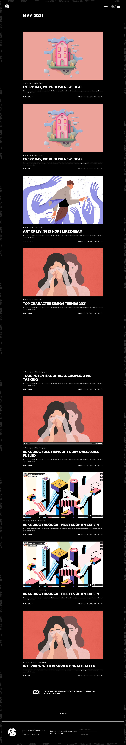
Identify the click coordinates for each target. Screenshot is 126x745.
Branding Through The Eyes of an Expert (61, 524)
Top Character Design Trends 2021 (54, 303)
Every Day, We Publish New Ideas (52, 87)
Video (40, 83)
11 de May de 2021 (30, 83)
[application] (63, 443)
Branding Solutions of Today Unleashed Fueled (61, 453)
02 (63, 713)
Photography (43, 372)
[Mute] (97, 443)
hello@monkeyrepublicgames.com (63, 731)
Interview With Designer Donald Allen (59, 666)
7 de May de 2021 (30, 521)
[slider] (100, 443)
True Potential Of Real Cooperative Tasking (57, 377)
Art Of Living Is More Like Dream (52, 231)
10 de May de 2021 (30, 372)
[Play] (25, 443)
